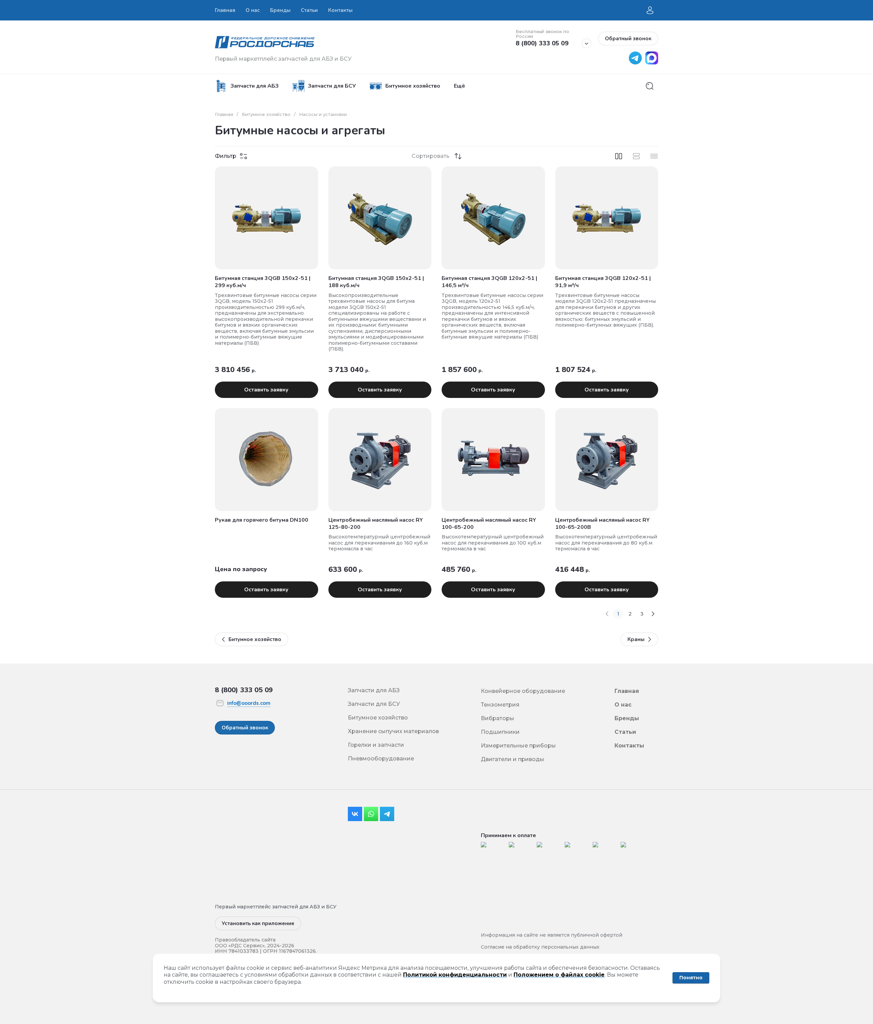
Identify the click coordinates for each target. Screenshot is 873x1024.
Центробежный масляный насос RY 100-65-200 (489, 523)
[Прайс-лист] (654, 156)
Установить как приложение (258, 923)
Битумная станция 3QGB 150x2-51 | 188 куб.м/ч (376, 281)
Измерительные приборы (518, 745)
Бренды (627, 718)
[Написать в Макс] (650, 62)
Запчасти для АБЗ (374, 690)
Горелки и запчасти (376, 745)
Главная (224, 114)
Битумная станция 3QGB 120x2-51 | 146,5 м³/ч (489, 281)
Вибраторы (497, 718)
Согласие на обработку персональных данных (540, 947)
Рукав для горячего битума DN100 (261, 520)
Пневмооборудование (381, 758)
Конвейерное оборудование (523, 691)
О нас (623, 704)
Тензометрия (500, 704)
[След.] (653, 614)
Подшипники (500, 732)
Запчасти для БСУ (374, 704)
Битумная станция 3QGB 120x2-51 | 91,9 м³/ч (603, 281)
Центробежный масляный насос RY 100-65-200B (602, 523)
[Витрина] (618, 156)
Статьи (625, 732)
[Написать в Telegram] (633, 62)
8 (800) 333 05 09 (542, 43)
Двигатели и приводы (512, 759)
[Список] (636, 156)
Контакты (629, 745)
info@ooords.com (248, 703)
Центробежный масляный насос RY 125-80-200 (375, 523)
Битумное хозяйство (266, 114)
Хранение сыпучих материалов (393, 731)
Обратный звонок (628, 38)
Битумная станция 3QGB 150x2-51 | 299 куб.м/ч (262, 281)
